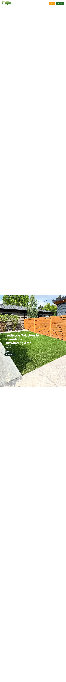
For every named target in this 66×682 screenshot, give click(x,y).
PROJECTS (33, 2)
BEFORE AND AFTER (40, 2)
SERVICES (26, 2)
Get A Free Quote (60, 4)
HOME (17, 2)
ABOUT (21, 2)
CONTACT (18, 4)
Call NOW (52, 4)
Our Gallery (9, 351)
